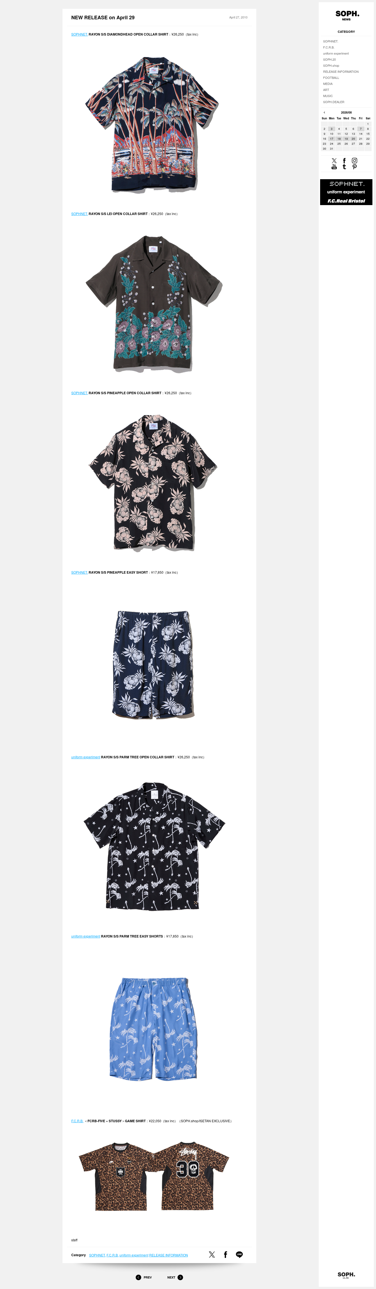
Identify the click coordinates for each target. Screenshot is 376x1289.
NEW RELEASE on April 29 (103, 17)
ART (326, 89)
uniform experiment (85, 756)
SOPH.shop (331, 65)
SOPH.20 (329, 59)
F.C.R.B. (77, 1120)
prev (324, 112)
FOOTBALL (331, 77)
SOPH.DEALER (333, 102)
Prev (147, 1277)
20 (353, 139)
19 (346, 139)
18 (339, 139)
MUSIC (328, 95)
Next (171, 1277)
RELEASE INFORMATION (168, 1255)
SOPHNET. (79, 34)
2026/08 (346, 112)
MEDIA (328, 83)
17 (331, 139)
